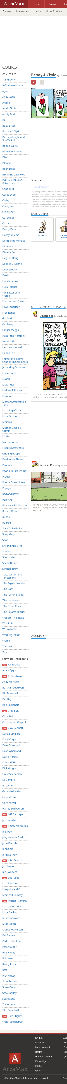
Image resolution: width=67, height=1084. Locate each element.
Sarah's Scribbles (12, 528)
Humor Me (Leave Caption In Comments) (15, 360)
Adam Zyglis (9, 670)
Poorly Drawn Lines (13, 482)
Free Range (8, 312)
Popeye (6, 488)
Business (7, 11)
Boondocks (8, 168)
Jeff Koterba (9, 820)
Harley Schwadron (13, 808)
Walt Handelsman (12, 1021)
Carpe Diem (9, 194)
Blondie (6, 163)
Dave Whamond (11, 751)
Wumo (6, 640)
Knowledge (40, 1061)
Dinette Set (9, 252)
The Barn (7, 589)
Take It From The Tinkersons (12, 576)
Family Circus (10, 281)
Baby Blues (9, 125)
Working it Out (11, 635)
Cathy (5, 200)
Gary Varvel (9, 803)
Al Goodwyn (12, 676)
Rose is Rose (9, 511)
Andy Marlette (10, 682)
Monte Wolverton (12, 929)
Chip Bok (10, 710)
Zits (4, 652)
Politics (39, 1065)
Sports (38, 1070)
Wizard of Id (9, 629)
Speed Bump (9, 563)
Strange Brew (10, 568)
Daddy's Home (10, 235)
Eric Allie (7, 785)
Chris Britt (8, 716)
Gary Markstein (11, 791)
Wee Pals (7, 623)
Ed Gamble (8, 779)
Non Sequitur (10, 442)
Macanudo (8, 384)
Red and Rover (10, 494)
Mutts (5, 436)
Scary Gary (8, 534)
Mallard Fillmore (12, 390)
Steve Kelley (9, 993)
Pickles (6, 476)
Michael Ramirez (15, 900)
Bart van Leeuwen (13, 687)
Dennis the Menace (13, 240)
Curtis (6, 223)
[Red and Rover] (35, 464)
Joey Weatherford (12, 837)
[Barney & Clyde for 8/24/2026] (33, 82)
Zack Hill (7, 646)
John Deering (13, 860)
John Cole (7, 849)
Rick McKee (9, 975)
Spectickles (8, 557)
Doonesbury (9, 269)
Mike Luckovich (11, 918)
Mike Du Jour (10, 416)
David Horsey (10, 756)
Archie (6, 102)
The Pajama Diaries (14, 612)
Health (38, 11)
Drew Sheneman (12, 774)
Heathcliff (8, 341)
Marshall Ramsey (12, 895)
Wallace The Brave (13, 617)
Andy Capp (8, 97)
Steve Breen (9, 987)
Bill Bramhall (10, 693)
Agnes (6, 91)
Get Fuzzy (8, 324)
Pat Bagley (8, 935)
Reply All (7, 499)
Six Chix (7, 551)
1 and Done (9, 79)
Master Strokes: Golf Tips (14, 403)
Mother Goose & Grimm (11, 429)
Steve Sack (8, 998)
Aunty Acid (8, 114)
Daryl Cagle (9, 739)
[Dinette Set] (35, 314)
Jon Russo (8, 866)
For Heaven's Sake (13, 301)
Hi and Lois (8, 353)
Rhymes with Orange (14, 505)
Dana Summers (11, 733)
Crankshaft (8, 212)
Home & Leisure (54, 11)
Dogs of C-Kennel (12, 263)
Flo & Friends (9, 287)
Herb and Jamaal (12, 347)
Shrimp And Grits (12, 545)
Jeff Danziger (13, 814)
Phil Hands (8, 952)
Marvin (6, 396)
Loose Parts (9, 373)
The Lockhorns (11, 600)
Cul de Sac (8, 217)
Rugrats (7, 522)
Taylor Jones (9, 1004)
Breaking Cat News (13, 174)
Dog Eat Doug (10, 258)
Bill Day (7, 699)
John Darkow (9, 854)
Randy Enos (9, 964)
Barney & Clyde (11, 131)
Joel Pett (7, 831)
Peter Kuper (9, 947)
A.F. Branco (11, 664)
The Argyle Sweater (13, 583)
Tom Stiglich (12, 1016)
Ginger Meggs (10, 330)
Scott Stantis (9, 981)
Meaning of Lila (11, 410)
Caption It (8, 189)
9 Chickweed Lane (12, 85)
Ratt (4, 970)
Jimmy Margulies (15, 826)
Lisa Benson (9, 883)
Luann (6, 379)
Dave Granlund (11, 745)
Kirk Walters (9, 872)
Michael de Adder (12, 906)
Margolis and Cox (12, 889)
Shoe (5, 540)
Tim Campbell (10, 1010)
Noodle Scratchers (13, 448)
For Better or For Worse (12, 294)
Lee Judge (11, 877)
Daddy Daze (9, 229)
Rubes (6, 517)
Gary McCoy (9, 797)
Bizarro (6, 157)
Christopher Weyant (14, 722)
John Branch (9, 843)
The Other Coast (12, 606)
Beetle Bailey (10, 145)
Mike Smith (9, 923)
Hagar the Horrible (13, 335)
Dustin (6, 275)
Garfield (7, 318)
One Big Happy (11, 453)
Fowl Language (11, 307)
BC (4, 120)
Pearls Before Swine (14, 471)
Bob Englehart (10, 705)
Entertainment (22, 11)
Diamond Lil (9, 246)
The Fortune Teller (13, 594)
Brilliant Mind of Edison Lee (12, 182)
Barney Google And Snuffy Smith (13, 138)
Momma (7, 422)
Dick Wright (9, 768)
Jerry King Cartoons (13, 367)
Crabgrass (8, 206)
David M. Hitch (10, 762)
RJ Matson (8, 958)
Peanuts (7, 465)
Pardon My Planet (12, 459)
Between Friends (12, 151)
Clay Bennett (13, 728)
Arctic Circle (9, 108)
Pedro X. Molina (11, 941)
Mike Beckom (10, 912)
